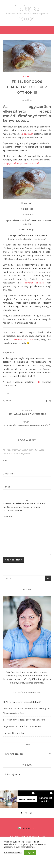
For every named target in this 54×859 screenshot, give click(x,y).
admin (8, 400)
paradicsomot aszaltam (21, 339)
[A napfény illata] (27, 828)
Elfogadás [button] (29, 852)
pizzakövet (27, 133)
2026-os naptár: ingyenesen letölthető (22, 701)
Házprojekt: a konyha (13, 733)
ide (38, 381)
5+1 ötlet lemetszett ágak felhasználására (24, 719)
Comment (8, 516)
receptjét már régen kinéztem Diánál (21, 163)
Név (6, 460)
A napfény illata (27, 8)
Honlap (6, 486)
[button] (9, 799)
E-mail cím (9, 473)
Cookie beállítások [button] (13, 852)
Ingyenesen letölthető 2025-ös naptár (22, 726)
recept (27, 76)
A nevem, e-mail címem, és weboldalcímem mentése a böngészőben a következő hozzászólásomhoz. (24, 507)
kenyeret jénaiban (34, 282)
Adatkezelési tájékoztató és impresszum (27, 836)
